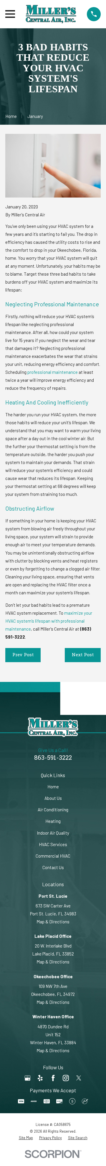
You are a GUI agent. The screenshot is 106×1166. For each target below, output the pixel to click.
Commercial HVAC (53, 856)
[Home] (51, 14)
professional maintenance (52, 372)
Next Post (83, 655)
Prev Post (23, 655)
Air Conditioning (53, 809)
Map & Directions (53, 921)
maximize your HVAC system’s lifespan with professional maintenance (48, 620)
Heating (53, 821)
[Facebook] (53, 1078)
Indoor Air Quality (53, 833)
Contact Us (53, 867)
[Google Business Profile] (27, 1078)
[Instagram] (66, 1078)
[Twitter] (79, 1078)
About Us (53, 798)
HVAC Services (53, 844)
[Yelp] (40, 1078)
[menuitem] (26, 1137)
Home (53, 786)
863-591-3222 (53, 758)
